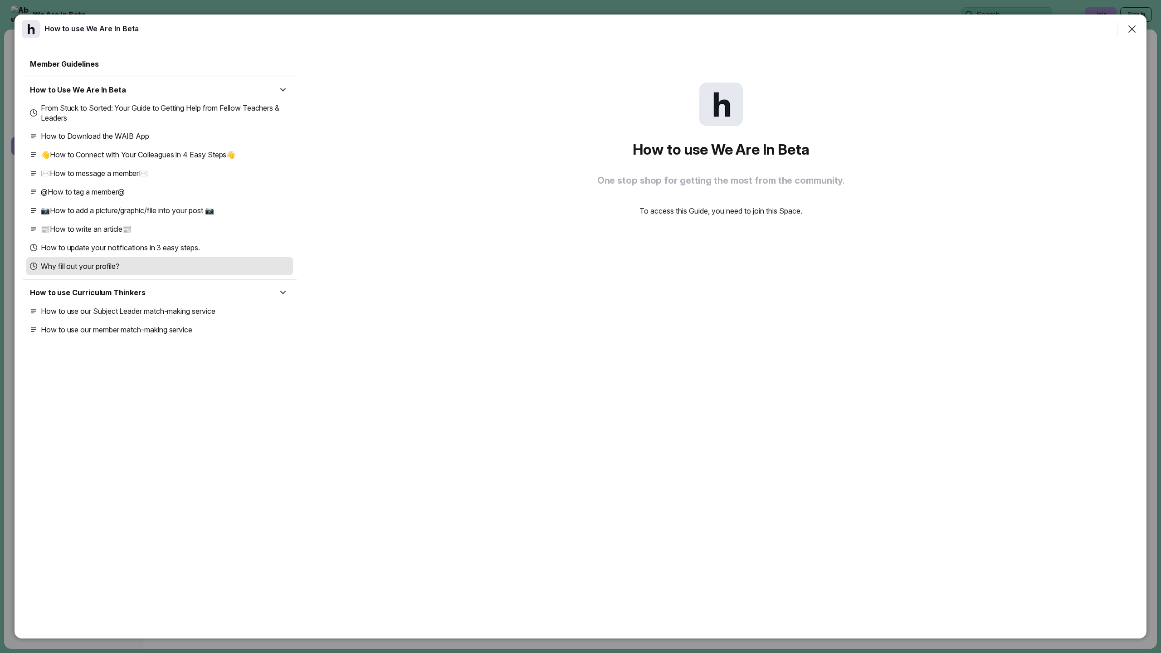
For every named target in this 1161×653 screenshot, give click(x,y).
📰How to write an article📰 (86, 229)
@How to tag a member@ (83, 191)
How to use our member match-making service (116, 329)
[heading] (91, 29)
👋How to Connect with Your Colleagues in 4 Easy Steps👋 (138, 154)
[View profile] (31, 29)
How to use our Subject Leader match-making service (128, 311)
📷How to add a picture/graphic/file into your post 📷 (127, 210)
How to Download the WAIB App (95, 136)
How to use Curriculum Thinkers (88, 292)
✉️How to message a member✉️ (94, 173)
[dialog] (580, 326)
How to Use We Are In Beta (78, 89)
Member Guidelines (64, 63)
